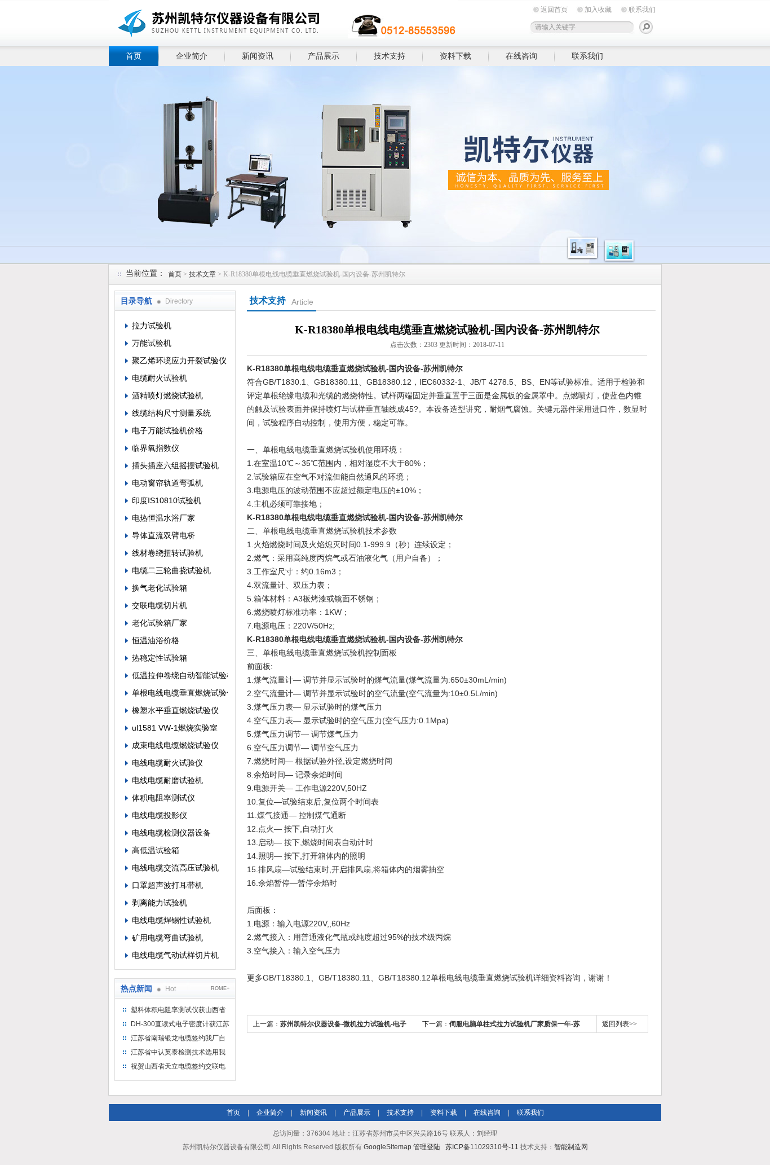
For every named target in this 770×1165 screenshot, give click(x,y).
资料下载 (455, 55)
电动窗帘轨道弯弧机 (167, 482)
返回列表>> (619, 1024)
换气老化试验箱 (159, 587)
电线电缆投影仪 (159, 815)
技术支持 (389, 55)
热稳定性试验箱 (159, 657)
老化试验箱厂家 (159, 622)
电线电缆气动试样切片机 (175, 955)
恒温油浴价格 (155, 640)
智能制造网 (571, 1147)
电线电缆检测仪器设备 (171, 832)
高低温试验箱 (155, 850)
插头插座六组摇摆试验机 (175, 465)
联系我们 (642, 10)
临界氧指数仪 (155, 447)
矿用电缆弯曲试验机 (167, 937)
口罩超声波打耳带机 (167, 885)
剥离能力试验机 (159, 902)
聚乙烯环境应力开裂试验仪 (179, 360)
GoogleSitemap (387, 1147)
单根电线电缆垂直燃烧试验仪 (180, 692)
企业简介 (191, 55)
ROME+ (220, 988)
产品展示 (323, 55)
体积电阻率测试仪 (163, 797)
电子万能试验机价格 (167, 430)
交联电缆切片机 (159, 605)
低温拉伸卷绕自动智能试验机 (180, 675)
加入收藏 (598, 10)
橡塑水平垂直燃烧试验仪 (175, 710)
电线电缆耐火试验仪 (167, 762)
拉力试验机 (151, 325)
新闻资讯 (257, 55)
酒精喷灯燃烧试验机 (167, 395)
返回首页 (554, 10)
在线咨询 (521, 55)
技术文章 (202, 274)
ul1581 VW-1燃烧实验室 (175, 727)
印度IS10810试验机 (166, 500)
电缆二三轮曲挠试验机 (171, 570)
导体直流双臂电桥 (163, 535)
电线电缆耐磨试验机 (167, 780)
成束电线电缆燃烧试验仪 (175, 745)
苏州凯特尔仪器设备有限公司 (283, 21)
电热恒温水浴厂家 (163, 517)
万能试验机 (151, 343)
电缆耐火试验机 (159, 378)
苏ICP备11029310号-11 (482, 1147)
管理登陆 (426, 1147)
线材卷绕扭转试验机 (167, 552)
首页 (133, 55)
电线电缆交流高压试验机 (175, 867)
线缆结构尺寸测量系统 (171, 412)
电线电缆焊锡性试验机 (171, 920)
